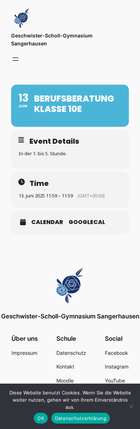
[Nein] (131, 406)
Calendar (47, 222)
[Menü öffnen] (15, 59)
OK (40, 418)
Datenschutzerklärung (80, 418)
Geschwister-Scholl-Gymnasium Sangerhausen (70, 316)
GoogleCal (87, 222)
